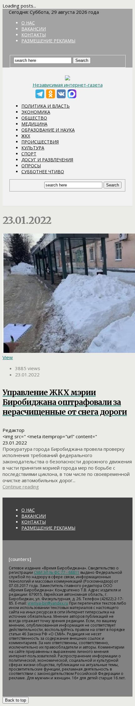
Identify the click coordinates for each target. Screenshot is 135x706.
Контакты (33, 35)
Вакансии (33, 29)
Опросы (31, 166)
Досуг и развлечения (47, 160)
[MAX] (72, 93)
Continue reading (21, 486)
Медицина (34, 124)
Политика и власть (45, 106)
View (8, 357)
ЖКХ (25, 136)
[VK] (61, 93)
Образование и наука (48, 130)
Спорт (28, 154)
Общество (34, 118)
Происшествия (40, 142)
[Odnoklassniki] (50, 93)
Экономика (35, 112)
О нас (28, 23)
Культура (32, 148)
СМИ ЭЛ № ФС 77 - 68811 (56, 572)
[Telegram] (39, 93)
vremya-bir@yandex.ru (48, 603)
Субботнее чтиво (42, 172)
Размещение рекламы (48, 41)
